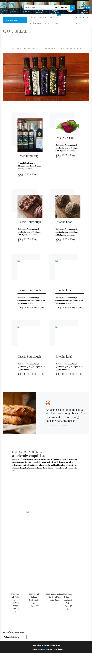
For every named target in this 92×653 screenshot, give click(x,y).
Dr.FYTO (9, 4)
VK (76, 23)
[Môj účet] (78, 7)
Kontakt (80, 23)
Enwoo (45, 649)
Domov (32, 17)
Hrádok (42, 17)
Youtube (87, 17)
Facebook (76, 17)
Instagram (80, 17)
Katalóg (55, 16)
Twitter (84, 17)
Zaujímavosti (35, 23)
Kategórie (13, 20)
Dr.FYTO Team (52, 23)
